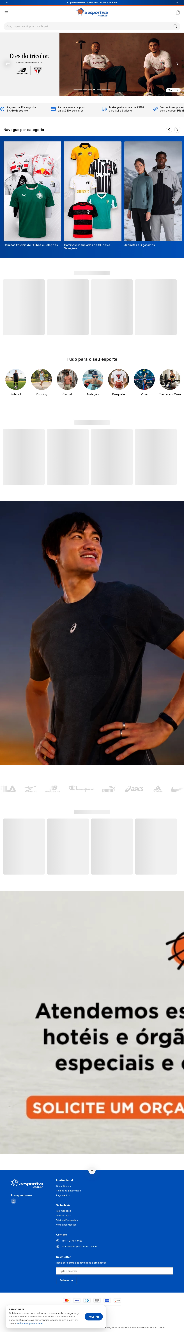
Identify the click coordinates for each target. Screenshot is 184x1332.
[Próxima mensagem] (177, 2)
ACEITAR (94, 1316)
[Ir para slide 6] (99, 89)
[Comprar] (92, 64)
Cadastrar (64, 1280)
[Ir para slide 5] (94, 89)
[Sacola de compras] (177, 12)
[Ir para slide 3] (85, 89)
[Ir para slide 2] (80, 89)
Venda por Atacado (66, 1225)
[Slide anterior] (8, 64)
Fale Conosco (63, 1211)
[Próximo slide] (176, 64)
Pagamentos (63, 1195)
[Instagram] (13, 1201)
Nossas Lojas (63, 1215)
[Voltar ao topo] (92, 1170)
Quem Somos (63, 1186)
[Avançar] (177, 130)
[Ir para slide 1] (75, 89)
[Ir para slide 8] (108, 89)
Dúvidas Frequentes (67, 1220)
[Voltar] (169, 130)
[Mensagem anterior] (6, 2)
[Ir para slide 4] (90, 89)
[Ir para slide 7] (104, 89)
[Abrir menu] (6, 12)
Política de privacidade (68, 1190)
